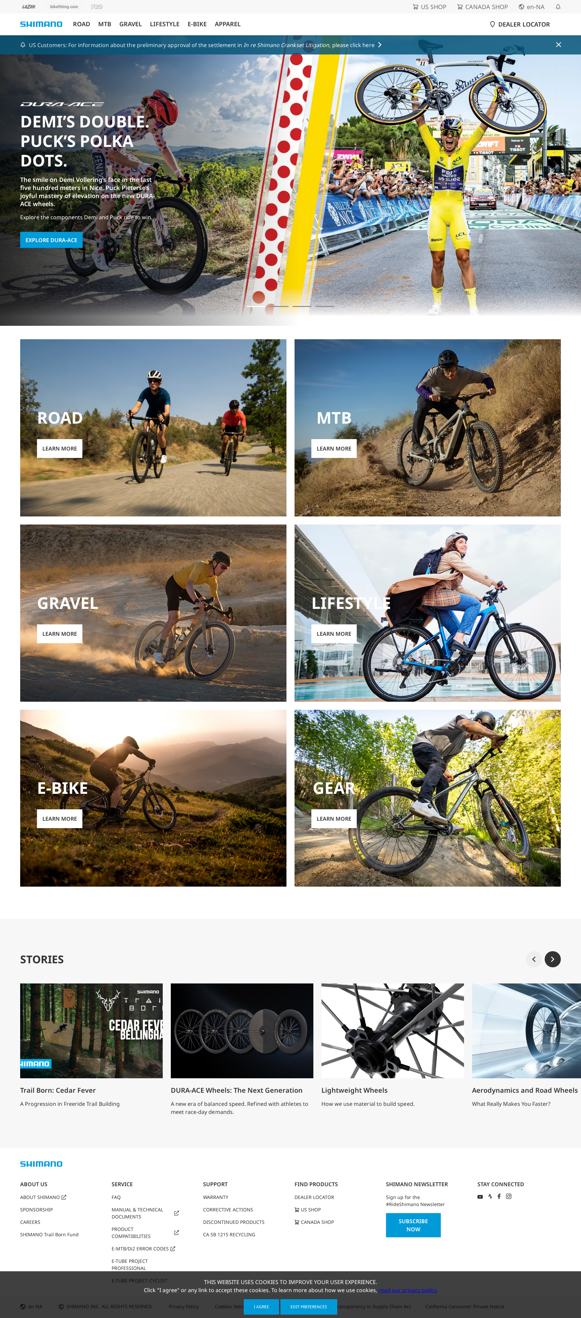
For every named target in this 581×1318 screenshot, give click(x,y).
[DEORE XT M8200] (302, 306)
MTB (104, 24)
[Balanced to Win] (279, 306)
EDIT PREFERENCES (308, 1307)
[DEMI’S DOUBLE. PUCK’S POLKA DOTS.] (256, 306)
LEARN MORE (43, 214)
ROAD (81, 24)
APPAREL (228, 24)
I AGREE (261, 1307)
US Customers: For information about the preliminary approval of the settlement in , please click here (202, 45)
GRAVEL (130, 24)
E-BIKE (197, 24)
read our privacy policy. (408, 1290)
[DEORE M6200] (324, 306)
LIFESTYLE (165, 24)
